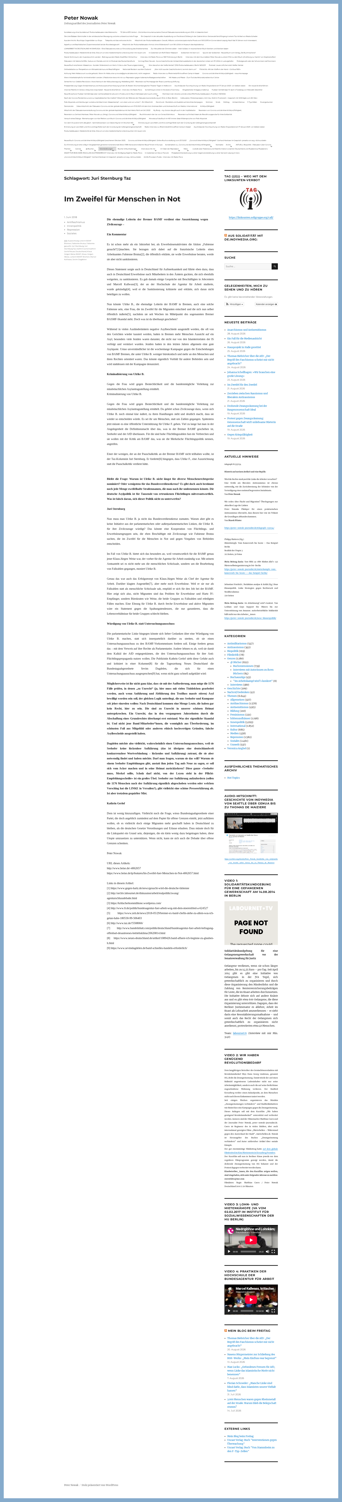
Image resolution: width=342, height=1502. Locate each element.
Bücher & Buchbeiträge (127, 149)
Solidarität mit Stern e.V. (190, 53)
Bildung (234, 710)
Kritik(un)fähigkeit (207, 106)
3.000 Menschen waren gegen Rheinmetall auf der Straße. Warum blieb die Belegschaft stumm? (251, 1403)
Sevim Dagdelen (79, 259)
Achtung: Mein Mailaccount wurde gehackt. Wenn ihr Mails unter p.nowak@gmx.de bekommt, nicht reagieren (107, 73)
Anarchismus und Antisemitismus (246, 329)
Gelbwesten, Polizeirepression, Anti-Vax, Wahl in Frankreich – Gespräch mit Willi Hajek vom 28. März (218, 98)
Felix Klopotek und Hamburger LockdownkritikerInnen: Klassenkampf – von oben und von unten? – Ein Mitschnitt (108, 102)
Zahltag (226, 102)
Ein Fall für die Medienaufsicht (244, 338)
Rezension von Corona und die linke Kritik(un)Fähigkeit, (220, 110)
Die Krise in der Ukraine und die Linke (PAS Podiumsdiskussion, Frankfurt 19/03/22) (194, 94)
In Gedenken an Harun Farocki (157, 153)
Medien (234, 733)
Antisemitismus (238, 102)
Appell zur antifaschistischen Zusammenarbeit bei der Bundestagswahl (91, 44)
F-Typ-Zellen (252, 102)
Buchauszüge (237, 677)
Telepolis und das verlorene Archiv (118, 40)
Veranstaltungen (106, 149)
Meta (186, 149)
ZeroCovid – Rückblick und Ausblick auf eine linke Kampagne (179, 102)
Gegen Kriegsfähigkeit (240, 434)
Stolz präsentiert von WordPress (100, 1485)
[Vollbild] (273, 1251)
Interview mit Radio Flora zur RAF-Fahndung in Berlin (161, 57)
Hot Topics (233, 777)
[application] (251, 1240)
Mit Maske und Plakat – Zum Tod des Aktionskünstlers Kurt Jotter (194, 77)
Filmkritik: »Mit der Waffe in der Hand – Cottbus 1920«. (220, 69)
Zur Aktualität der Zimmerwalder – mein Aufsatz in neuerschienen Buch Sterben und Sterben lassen (189, 49)
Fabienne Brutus (79, 243)
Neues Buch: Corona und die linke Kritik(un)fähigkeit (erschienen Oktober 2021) (94, 140)
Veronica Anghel (236, 748)
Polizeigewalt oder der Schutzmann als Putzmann (256, 61)
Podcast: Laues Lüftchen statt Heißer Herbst (226, 65)
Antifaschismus (76, 222)
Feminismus (237, 714)
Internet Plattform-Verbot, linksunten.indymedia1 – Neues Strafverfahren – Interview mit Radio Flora (103, 90)
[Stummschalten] (267, 1251)
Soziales (71, 233)
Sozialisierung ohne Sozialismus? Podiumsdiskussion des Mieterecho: (90, 32)
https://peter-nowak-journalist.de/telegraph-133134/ (249, 528)
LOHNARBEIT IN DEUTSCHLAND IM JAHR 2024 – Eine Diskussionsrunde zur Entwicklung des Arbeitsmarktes (106, 49)
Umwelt (234, 744)
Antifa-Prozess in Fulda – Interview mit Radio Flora (163, 157)
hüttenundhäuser (240, 718)
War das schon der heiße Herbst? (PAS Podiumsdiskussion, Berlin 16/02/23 (177, 65)
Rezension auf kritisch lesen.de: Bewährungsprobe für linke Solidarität (205, 114)
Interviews (236, 684)
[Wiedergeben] (229, 1251)
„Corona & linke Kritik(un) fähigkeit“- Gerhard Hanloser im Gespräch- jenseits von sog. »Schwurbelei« (227, 140)
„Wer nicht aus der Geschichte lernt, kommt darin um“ (175, 69)
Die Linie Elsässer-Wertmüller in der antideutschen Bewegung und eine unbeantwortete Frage (101, 36)
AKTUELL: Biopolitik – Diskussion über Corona (253, 145)
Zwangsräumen (266, 102)
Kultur (233, 729)
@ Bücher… (90, 149)
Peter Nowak (81, 18)
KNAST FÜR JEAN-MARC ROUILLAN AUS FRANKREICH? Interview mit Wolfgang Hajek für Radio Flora (103, 153)
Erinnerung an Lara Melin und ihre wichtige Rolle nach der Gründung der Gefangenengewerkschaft (177, 123)
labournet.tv (240, 1033)
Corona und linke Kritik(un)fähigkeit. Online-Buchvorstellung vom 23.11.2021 (157, 140)
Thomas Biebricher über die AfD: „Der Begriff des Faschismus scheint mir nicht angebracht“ (250, 360)
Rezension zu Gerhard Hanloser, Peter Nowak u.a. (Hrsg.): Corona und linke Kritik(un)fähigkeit (100, 114)
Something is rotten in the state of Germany (162, 90)
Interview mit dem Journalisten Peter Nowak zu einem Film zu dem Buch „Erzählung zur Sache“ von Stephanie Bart (231, 57)
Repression (73, 229)
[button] (234, 304)
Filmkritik (233, 654)
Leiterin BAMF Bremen (80, 257)
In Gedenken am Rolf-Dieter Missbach (163, 53)
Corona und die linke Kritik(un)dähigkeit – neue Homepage (225, 73)
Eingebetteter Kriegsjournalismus (196, 90)
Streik (218, 102)
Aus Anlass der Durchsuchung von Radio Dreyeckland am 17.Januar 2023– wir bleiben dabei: (210, 86)
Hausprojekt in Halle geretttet (244, 347)
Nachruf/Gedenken (238, 692)
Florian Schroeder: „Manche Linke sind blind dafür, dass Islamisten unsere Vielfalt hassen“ (251, 1387)
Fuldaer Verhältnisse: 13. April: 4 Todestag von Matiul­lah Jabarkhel (237, 90)
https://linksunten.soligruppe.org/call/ (251, 217)
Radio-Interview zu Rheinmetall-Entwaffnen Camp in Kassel (176, 73)
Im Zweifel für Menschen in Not (122, 198)
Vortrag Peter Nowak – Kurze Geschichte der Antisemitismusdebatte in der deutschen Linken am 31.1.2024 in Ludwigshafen (186, 61)
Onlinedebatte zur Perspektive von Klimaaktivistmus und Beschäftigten (92, 69)
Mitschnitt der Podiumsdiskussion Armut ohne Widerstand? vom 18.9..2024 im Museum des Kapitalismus (163, 44)
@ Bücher (236, 662)
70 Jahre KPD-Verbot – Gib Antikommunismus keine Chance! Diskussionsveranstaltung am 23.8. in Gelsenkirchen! (164, 32)
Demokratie (68, 106)
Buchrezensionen (243, 666)
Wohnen (209, 102)
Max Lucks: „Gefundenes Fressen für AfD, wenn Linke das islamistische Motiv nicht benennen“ (251, 1370)
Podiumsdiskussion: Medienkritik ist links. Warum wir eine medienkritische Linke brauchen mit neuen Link (105, 53)
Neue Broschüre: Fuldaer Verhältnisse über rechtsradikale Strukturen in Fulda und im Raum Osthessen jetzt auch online (110, 94)
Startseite (219, 145)
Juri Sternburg (78, 246)
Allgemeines (237, 699)
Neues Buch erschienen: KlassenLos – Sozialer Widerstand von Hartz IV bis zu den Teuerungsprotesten (104, 65)
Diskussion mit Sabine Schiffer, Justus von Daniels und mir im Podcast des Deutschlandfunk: (99, 61)
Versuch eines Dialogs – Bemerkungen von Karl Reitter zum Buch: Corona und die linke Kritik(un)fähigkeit (105, 118)
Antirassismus (235, 647)
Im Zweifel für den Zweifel (242, 384)
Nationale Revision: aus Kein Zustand (137, 69)
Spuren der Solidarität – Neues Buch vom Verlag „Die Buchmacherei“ (229, 53)
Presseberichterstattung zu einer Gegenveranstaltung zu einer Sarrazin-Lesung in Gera (205, 153)
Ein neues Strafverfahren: (258, 86)
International (237, 725)
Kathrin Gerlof (83, 249)
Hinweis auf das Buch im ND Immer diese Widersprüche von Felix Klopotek (178, 118)
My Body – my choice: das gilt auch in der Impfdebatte (174, 110)
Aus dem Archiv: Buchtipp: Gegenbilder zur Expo (83, 40)
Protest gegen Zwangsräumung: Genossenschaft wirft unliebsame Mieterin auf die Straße (251, 422)
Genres (78, 149)
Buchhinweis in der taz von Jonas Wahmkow (157, 114)
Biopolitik (232, 651)
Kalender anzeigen (265, 304)
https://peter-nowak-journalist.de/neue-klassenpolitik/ (250, 618)
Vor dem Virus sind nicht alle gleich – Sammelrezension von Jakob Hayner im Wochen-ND (98, 123)
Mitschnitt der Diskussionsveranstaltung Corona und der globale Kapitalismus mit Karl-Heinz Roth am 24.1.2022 (107, 110)
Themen (67, 149)
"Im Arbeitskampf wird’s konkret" (253, 681)
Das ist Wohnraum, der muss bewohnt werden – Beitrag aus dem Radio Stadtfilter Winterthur (100, 57)
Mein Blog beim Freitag (249, 1330)
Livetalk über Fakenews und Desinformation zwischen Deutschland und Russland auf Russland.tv (230, 149)
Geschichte (233, 688)
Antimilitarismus (237, 643)
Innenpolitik (74, 225)
